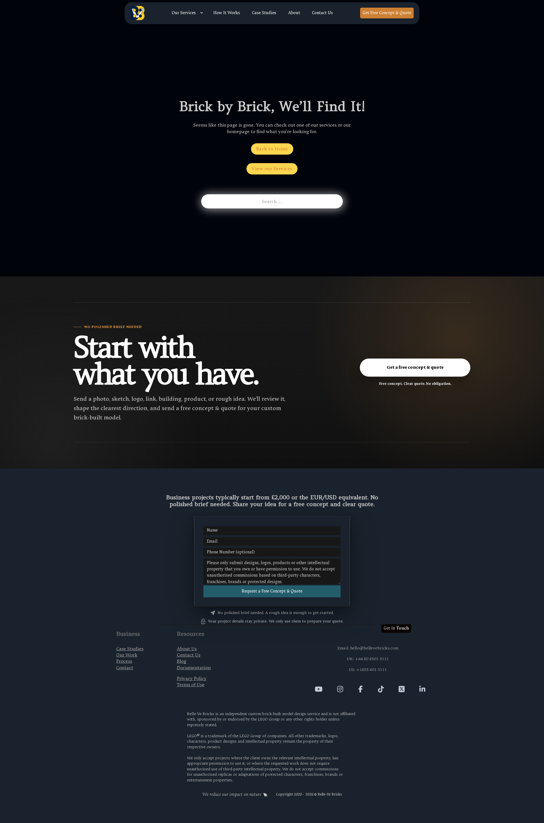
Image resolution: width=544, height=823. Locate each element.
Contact (124, 668)
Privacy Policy (192, 678)
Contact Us (322, 13)
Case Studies (264, 13)
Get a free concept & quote (415, 367)
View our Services (272, 169)
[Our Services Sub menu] (201, 13)
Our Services (184, 13)
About (294, 13)
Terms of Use (191, 685)
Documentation (194, 668)
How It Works (226, 13)
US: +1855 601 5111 (368, 669)
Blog (181, 661)
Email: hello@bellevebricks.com (367, 648)
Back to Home (272, 149)
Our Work (126, 655)
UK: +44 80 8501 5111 (368, 659)
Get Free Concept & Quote (387, 13)
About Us (187, 649)
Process (124, 661)
